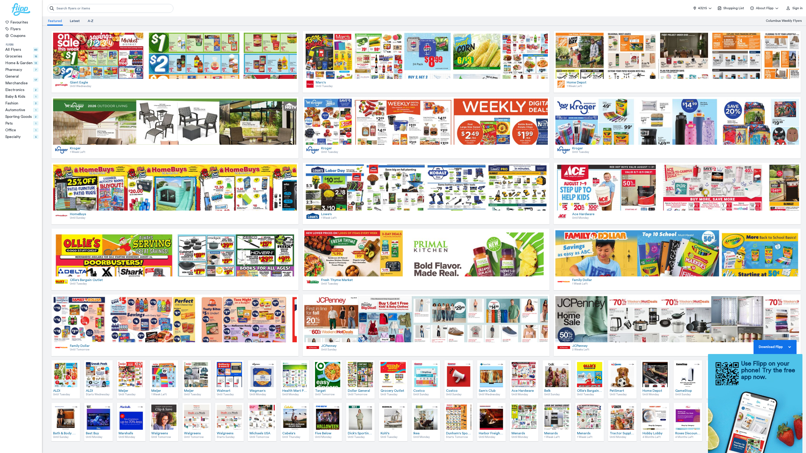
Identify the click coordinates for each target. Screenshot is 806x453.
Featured (55, 21)
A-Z (90, 21)
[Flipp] (21, 9)
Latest (75, 21)
